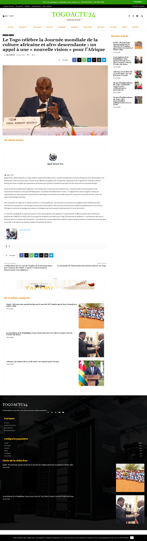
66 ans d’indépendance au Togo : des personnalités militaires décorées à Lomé (123, 101)
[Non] (144, 538)
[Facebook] (129, 16)
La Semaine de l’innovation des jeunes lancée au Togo (81, 266)
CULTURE (5, 35)
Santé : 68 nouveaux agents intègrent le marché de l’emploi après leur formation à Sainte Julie (41, 305)
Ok (132, 538)
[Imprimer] (99, 60)
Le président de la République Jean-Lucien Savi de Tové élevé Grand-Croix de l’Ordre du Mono (39, 334)
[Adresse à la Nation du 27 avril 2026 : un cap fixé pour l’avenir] (91, 373)
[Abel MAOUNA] (55, 157)
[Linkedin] (89, 60)
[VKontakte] (59, 412)
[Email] (94, 60)
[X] (133, 16)
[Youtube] (137, 16)
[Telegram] (104, 60)
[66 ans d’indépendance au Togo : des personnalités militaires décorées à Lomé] (138, 100)
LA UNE (11, 35)
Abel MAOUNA (10, 55)
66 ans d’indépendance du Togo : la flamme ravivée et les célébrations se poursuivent (123, 86)
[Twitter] (9, 246)
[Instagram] (51, 412)
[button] (141, 16)
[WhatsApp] (84, 60)
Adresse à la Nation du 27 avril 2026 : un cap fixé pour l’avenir (32, 362)
